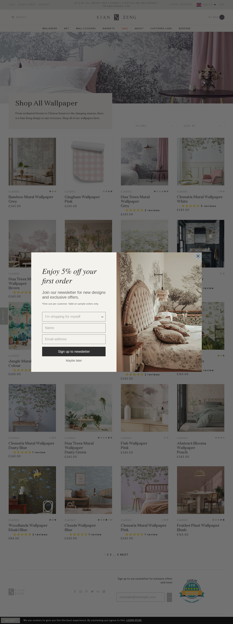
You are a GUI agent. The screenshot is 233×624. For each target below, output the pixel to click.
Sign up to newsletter (74, 351)
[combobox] (73, 316)
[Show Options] (102, 316)
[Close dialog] (198, 256)
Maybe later (74, 360)
